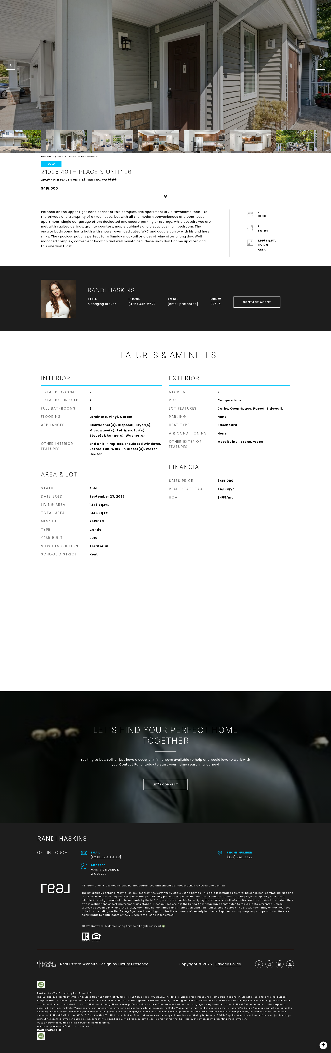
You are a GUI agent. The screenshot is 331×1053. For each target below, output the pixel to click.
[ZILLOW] (290, 964)
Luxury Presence (133, 964)
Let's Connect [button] (166, 784)
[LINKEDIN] (279, 964)
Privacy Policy (228, 964)
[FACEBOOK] (259, 964)
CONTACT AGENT (257, 302)
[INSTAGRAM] (269, 964)
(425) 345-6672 (142, 304)
